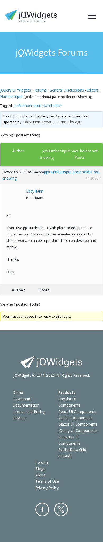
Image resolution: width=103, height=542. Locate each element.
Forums (40, 90)
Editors (93, 90)
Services (19, 417)
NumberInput (11, 96)
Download (21, 398)
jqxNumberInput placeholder (37, 105)
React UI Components (77, 411)
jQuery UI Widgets (15, 90)
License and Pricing (28, 411)
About (40, 474)
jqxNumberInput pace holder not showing (51, 175)
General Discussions (66, 90)
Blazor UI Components (77, 424)
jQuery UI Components (78, 430)
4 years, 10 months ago (61, 121)
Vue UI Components (75, 417)
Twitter (61, 509)
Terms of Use (47, 481)
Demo (17, 392)
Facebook (42, 509)
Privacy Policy (47, 487)
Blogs (40, 468)
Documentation (25, 405)
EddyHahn (31, 121)
